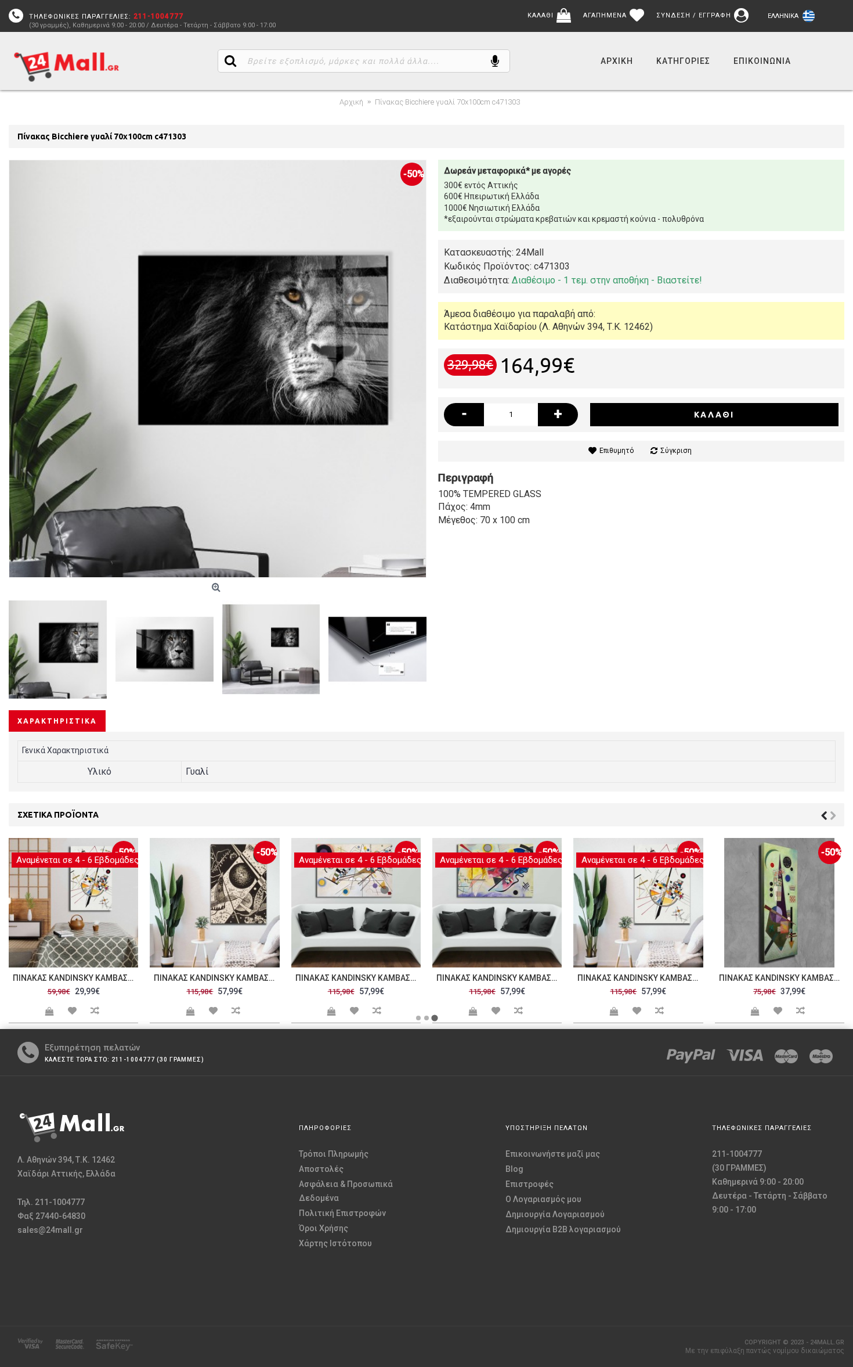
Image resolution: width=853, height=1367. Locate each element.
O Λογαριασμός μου (543, 1199)
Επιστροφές (529, 1184)
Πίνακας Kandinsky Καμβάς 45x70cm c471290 (75, 978)
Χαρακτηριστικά (57, 721)
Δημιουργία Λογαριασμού (555, 1214)
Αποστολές (321, 1169)
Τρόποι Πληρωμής (333, 1154)
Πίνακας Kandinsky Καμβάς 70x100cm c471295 (640, 978)
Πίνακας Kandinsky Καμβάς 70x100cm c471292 (216, 978)
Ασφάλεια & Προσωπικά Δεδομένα (346, 1191)
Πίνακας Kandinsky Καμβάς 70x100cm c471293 (358, 978)
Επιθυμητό (616, 451)
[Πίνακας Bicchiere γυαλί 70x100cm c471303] (217, 369)
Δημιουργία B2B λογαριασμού (563, 1229)
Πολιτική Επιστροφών (342, 1213)
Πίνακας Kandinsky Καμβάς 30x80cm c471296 (781, 978)
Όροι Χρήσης (323, 1228)
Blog (514, 1169)
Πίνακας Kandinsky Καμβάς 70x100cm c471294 (499, 978)
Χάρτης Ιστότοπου (335, 1243)
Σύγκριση (676, 451)
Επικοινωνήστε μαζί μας (552, 1154)
